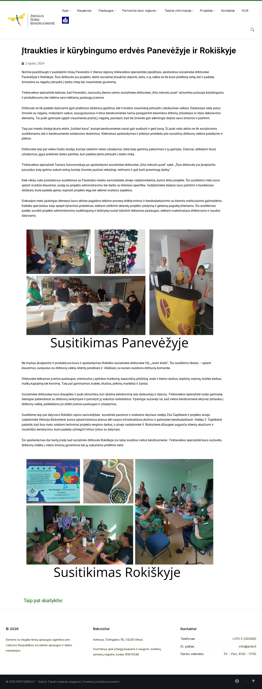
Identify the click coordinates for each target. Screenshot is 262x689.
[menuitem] (65, 10)
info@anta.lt (247, 646)
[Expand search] (252, 30)
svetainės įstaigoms (68, 681)
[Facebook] (237, 681)
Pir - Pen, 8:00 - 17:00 (240, 654)
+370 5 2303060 (244, 639)
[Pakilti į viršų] (253, 681)
